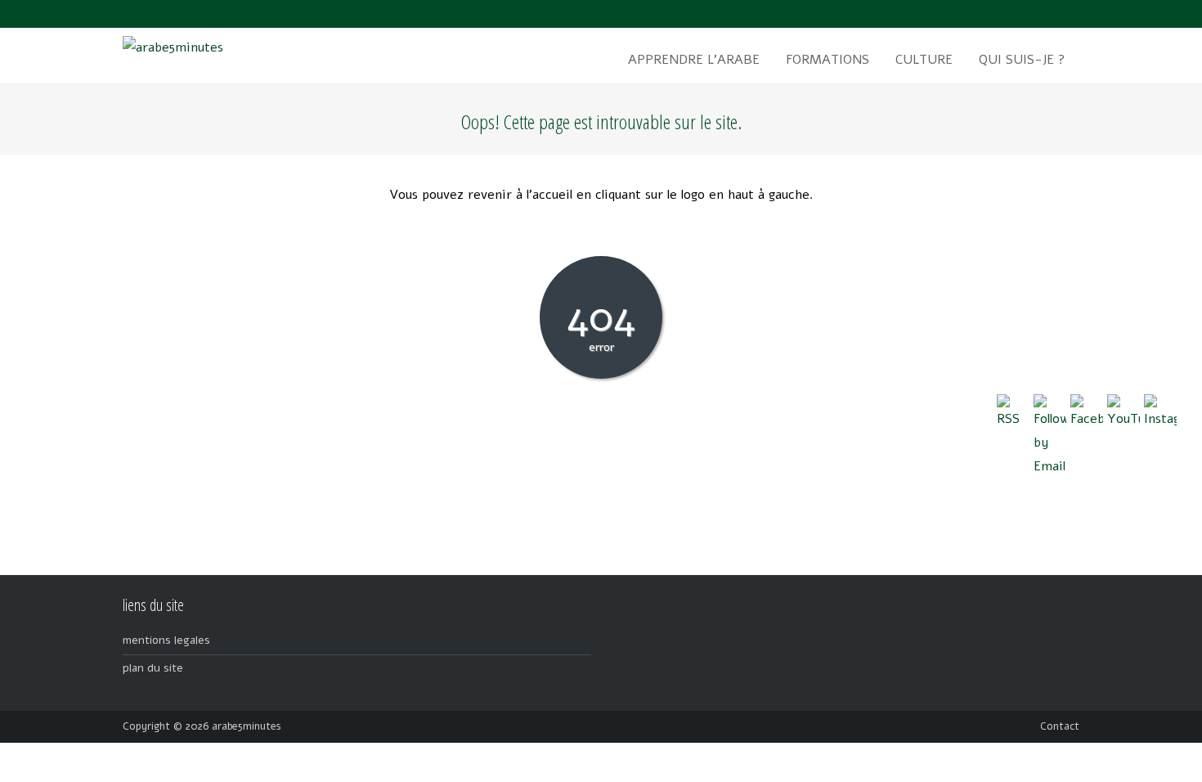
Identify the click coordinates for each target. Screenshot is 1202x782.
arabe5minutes (246, 726)
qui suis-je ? (1022, 60)
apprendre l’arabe (694, 60)
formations (827, 60)
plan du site (153, 668)
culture (924, 60)
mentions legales (166, 640)
